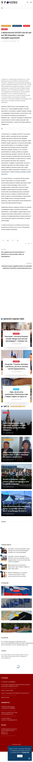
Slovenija (26, 26)
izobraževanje (17, 26)
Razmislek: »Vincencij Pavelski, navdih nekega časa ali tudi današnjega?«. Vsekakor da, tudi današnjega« (16, 338)
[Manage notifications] (29, 758)
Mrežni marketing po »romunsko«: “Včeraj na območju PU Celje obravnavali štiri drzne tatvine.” (18, 574)
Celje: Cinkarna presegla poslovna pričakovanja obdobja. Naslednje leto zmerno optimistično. (16, 454)
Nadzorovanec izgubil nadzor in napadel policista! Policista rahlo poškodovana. (17, 267)
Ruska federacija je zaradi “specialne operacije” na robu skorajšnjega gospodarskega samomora (14, 426)
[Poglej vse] (16, 591)
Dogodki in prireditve (10, 466)
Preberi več (25, 752)
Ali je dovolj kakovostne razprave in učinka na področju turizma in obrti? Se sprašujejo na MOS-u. (16, 508)
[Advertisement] (16, 60)
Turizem (16, 389)
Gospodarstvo (6, 26)
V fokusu (4, 29)
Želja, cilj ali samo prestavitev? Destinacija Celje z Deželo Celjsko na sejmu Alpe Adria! (16, 394)
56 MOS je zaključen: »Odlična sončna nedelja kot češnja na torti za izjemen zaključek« (16, 481)
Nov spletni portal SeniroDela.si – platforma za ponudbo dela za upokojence (13, 254)
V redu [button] (20, 756)
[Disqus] (16, 295)
